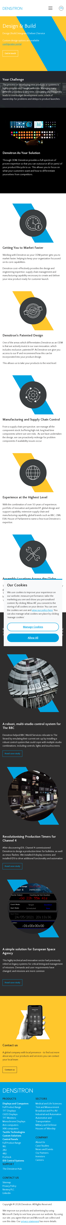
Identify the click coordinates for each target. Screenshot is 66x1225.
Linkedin (7, 1193)
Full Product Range (12, 1107)
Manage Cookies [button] (33, 626)
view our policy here (42, 610)
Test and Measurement (47, 1107)
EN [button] (61, 9)
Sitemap (7, 1182)
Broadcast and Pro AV (47, 1110)
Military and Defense (46, 1125)
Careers (40, 1160)
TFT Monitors (9, 1118)
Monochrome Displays (14, 1121)
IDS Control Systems (13, 1160)
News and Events (44, 1149)
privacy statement (30, 1221)
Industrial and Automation (48, 1114)
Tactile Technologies (14, 1132)
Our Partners (42, 1153)
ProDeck (7, 1157)
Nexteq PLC (8, 1189)
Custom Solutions (12, 1135)
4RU (5, 1153)
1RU (4, 1146)
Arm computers (10, 1125)
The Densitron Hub (12, 1169)
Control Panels (10, 1139)
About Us (40, 1142)
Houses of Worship (46, 1128)
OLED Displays (10, 1114)
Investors (40, 1156)
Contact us (10, 1070)
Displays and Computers (15, 1103)
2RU (5, 1150)
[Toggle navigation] (50, 8)
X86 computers (10, 1128)
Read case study (12, 753)
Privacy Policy (9, 1186)
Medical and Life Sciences (49, 1103)
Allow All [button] (33, 637)
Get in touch (10, 53)
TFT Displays (9, 1110)
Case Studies (42, 1145)
